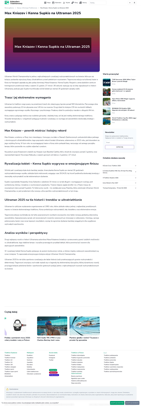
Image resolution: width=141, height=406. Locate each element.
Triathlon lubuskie (76, 360)
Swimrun (29, 360)
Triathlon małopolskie (77, 367)
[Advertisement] (52, 286)
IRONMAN (8, 374)
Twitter (51, 360)
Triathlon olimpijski (10, 367)
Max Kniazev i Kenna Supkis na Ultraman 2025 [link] (54, 8)
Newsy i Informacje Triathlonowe (27, 8)
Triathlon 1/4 (8, 362)
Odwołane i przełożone (34, 374)
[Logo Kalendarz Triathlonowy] (13, 2)
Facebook (52, 355)
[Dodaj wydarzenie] (130, 3)
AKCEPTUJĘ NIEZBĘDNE (132, 403)
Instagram (52, 358)
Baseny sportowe (76, 376)
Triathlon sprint (9, 369)
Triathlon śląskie (109, 362)
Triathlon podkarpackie (111, 355)
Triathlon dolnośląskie (78, 355)
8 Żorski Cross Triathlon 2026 (112, 166)
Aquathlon (30, 358)
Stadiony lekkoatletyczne (79, 381)
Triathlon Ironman (10, 358)
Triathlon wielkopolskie (111, 369)
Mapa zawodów (76, 383)
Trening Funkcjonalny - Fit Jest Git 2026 (115, 188)
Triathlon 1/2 (8, 360)
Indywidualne (31, 369)
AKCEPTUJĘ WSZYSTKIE (117, 403)
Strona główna (9, 8)
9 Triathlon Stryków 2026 (110, 178)
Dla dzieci (30, 365)
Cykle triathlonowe (32, 371)
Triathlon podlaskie (110, 358)
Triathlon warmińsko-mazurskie (113, 367)
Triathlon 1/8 (8, 365)
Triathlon (7, 355)
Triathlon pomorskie (110, 360)
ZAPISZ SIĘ (119, 147)
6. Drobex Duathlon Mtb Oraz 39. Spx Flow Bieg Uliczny (117, 172)
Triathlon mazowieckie (78, 369)
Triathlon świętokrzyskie (111, 365)
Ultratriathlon (9, 376)
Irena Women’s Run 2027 (110, 183)
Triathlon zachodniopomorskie (113, 371)
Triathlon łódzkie (76, 365)
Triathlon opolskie (76, 371)
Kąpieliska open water (78, 378)
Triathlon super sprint (11, 371)
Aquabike (30, 362)
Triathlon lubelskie (77, 362)
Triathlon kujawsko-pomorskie (80, 358)
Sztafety (29, 367)
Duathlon (30, 355)
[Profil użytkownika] (134, 3)
